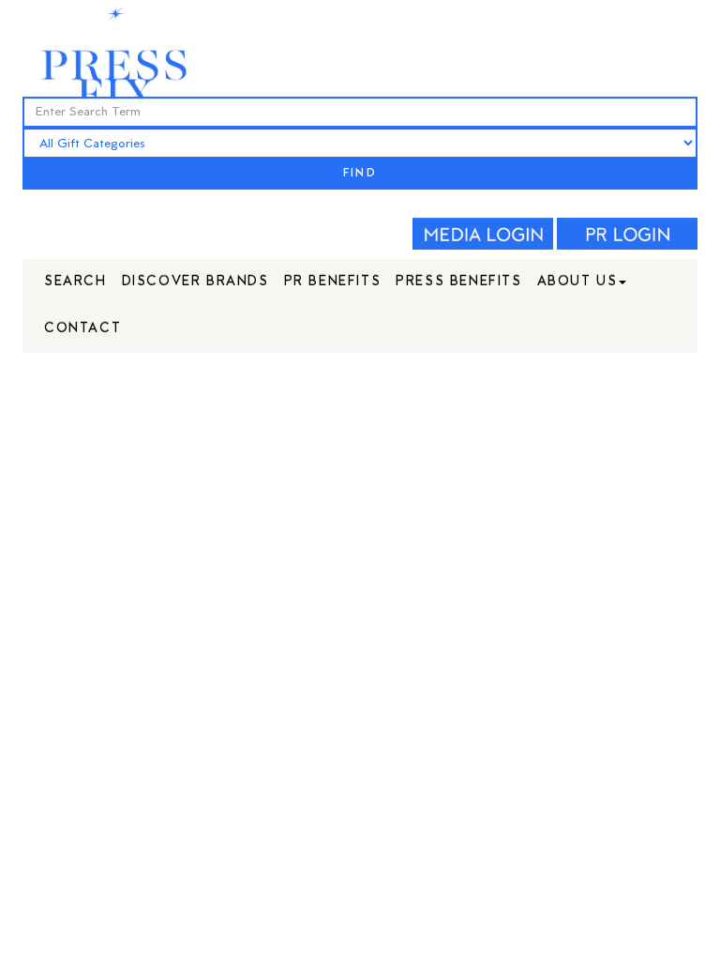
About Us (577, 282)
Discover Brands (195, 282)
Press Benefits (458, 282)
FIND (360, 174)
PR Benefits (333, 282)
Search (75, 282)
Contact (82, 329)
